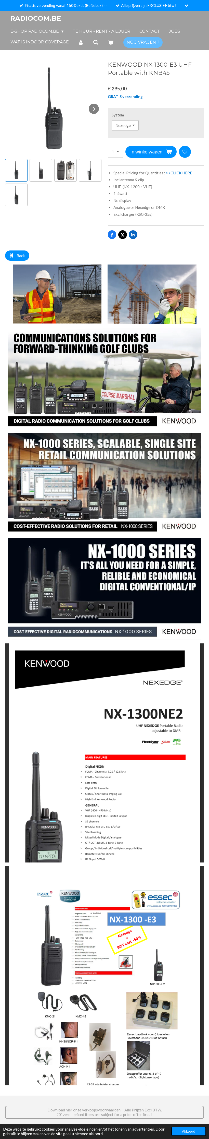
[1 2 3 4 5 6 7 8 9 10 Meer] (115, 152)
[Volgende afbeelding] (94, 109)
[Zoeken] (95, 42)
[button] (16, 170)
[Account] (81, 42)
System (118, 115)
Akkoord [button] (188, 1131)
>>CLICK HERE (179, 173)
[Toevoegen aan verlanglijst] (185, 152)
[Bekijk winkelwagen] (110, 42)
